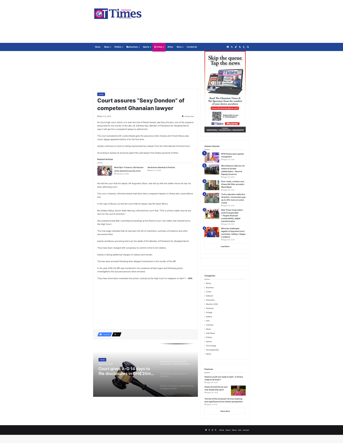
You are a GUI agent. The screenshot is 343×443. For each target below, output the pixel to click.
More (179, 47)
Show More (225, 411)
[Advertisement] (198, 21)
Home (97, 47)
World (208, 354)
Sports (146, 47)
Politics (117, 47)
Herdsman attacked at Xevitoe (161, 167)
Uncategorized (212, 350)
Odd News (210, 333)
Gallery (209, 317)
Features (210, 308)
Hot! (208, 321)
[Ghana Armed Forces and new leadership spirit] (238, 391)
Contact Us (192, 47)
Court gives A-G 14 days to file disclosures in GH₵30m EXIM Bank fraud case (124, 371)
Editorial (209, 296)
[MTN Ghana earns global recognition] (211, 158)
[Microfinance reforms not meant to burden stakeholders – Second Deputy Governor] (211, 169)
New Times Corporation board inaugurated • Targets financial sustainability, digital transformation (232, 215)
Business (133, 47)
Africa (170, 47)
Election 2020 (212, 304)
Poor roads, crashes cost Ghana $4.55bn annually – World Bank (233, 184)
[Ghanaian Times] (118, 12)
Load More (225, 246)
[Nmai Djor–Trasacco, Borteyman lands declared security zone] (104, 171)
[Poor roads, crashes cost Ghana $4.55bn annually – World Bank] (211, 185)
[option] (145, 370)
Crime (159, 47)
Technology (211, 346)
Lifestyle (209, 325)
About (228, 430)
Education (210, 300)
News (106, 47)
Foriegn (209, 312)
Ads (239, 430)
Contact (246, 430)
